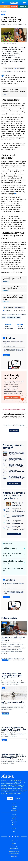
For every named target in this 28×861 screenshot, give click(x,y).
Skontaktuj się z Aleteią (14, 853)
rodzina (4, 623)
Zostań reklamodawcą (14, 851)
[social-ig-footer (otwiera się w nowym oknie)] (18, 836)
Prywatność (14, 856)
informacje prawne (14, 848)
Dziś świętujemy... (10, 548)
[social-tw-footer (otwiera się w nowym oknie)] (15, 836)
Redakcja (15, 24)
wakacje (4, 740)
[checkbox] (3, 349)
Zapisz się (6, 355)
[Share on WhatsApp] (24, 71)
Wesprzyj (13, 6)
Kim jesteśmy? (14, 846)
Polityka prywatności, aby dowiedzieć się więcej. (13, 351)
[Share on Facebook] (14, 71)
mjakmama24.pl (11, 272)
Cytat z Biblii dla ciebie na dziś (13, 562)
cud (3, 688)
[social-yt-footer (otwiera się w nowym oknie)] (10, 836)
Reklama (14, 824)
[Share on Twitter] (19, 71)
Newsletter (14, 816)
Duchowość (14, 810)
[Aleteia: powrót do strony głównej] (14, 2)
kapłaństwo (5, 713)
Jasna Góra (5, 659)
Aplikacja (14, 818)
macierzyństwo (11, 317)
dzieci (3, 317)
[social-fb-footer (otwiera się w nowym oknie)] (12, 836)
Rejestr (5, 6)
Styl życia (3, 11)
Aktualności (14, 806)
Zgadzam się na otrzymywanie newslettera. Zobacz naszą (13, 350)
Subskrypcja (14, 820)
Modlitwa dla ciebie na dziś (13, 569)
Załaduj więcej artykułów (14, 483)
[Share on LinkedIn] (17, 71)
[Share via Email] (22, 71)
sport (18, 317)
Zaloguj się (22, 425)
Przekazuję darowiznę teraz (11, 397)
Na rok (14, 831)
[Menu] (4, 2)
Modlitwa (22, 6)
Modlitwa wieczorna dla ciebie (12, 554)
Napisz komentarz (14, 430)
